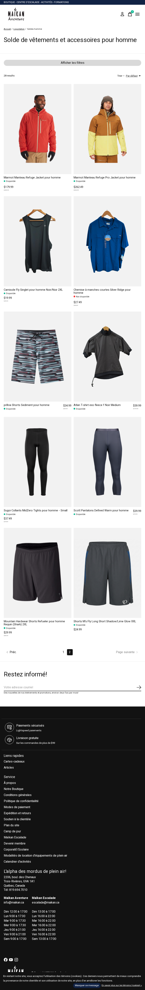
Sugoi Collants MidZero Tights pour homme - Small (35, 511)
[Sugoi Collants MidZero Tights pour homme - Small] (37, 462)
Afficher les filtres (72, 63)
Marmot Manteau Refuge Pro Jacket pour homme (105, 178)
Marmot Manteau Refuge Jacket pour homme (32, 178)
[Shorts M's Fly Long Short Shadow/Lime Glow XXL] (107, 573)
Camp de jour (12, 831)
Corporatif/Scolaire (16, 849)
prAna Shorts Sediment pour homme (26, 405)
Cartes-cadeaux (14, 761)
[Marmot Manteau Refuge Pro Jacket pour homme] (107, 129)
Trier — (121, 76)
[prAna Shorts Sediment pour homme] (37, 357)
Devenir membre (14, 843)
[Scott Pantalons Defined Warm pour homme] (107, 462)
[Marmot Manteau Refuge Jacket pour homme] (37, 129)
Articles (9, 767)
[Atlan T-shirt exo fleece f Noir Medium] (107, 357)
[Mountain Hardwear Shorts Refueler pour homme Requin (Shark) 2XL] (37, 573)
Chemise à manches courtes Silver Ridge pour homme (102, 291)
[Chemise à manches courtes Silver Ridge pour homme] (107, 241)
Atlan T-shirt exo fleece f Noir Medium (97, 405)
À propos (10, 783)
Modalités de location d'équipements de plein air (35, 855)
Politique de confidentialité (21, 801)
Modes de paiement (17, 807)
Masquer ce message (87, 985)
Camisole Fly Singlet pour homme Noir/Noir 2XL (33, 290)
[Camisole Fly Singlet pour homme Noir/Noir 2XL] (37, 241)
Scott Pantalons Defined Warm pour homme (101, 511)
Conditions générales (18, 795)
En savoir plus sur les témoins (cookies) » (122, 985)
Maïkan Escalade (15, 837)
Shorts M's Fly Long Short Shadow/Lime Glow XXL (105, 621)
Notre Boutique (13, 789)
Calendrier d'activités (17, 861)
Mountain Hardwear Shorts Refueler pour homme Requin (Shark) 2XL (34, 622)
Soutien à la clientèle (17, 819)
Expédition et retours (17, 813)
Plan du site (11, 825)
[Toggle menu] (137, 14)
